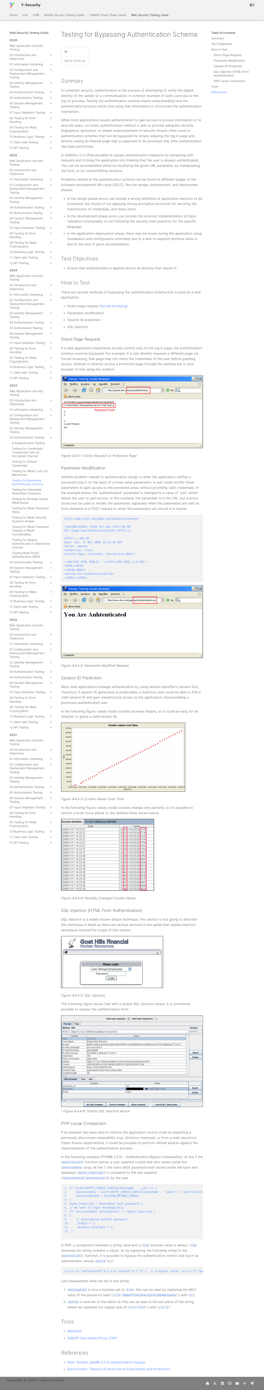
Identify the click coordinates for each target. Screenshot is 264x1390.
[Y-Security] (12, 5)
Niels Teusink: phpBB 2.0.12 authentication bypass (106, 1362)
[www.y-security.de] (207, 1383)
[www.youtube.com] (237, 1383)
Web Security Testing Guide (150, 15)
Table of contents (223, 32)
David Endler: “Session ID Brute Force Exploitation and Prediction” (118, 1369)
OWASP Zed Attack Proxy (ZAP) (92, 1338)
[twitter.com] (215, 1383)
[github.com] (229, 1383)
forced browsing (113, 306)
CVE (25, 15)
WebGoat (74, 1331)
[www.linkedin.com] (222, 1383)
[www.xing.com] (244, 1383)
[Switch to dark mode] (252, 5)
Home (13, 15)
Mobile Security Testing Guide (64, 15)
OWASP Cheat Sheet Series (107, 15)
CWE (36, 15)
